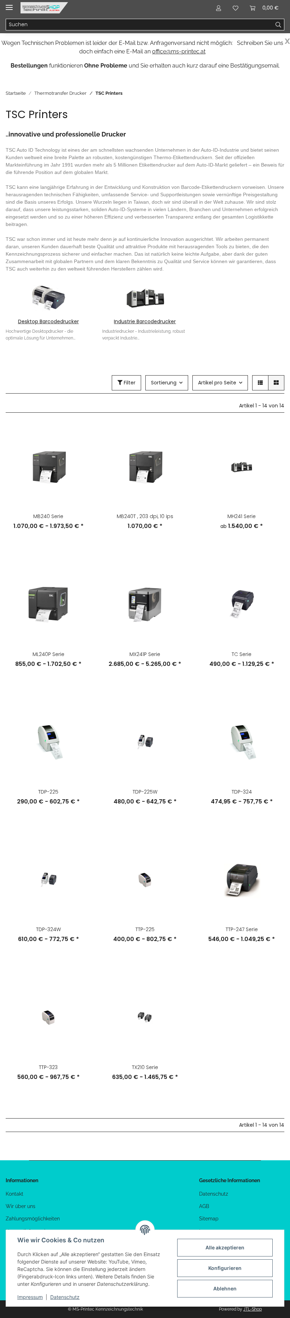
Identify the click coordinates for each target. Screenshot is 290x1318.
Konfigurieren (225, 1268)
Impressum (30, 1297)
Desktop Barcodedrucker (48, 321)
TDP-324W (48, 929)
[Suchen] (278, 25)
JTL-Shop (252, 1309)
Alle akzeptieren (224, 1247)
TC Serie (241, 654)
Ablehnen (225, 1288)
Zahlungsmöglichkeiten (33, 1218)
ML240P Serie (48, 654)
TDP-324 (242, 791)
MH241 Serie (241, 516)
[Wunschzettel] (235, 8)
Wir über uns (20, 1206)
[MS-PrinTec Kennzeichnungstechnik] (44, 8)
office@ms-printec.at (178, 51)
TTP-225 (145, 929)
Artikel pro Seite (217, 382)
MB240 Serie (48, 516)
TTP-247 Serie (242, 929)
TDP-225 (48, 791)
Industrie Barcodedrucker (145, 321)
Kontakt (14, 1194)
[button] (218, 8)
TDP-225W (145, 791)
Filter (128, 382)
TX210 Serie (145, 1067)
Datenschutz (213, 1194)
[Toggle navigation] (9, 4)
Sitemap (209, 1218)
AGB (204, 1206)
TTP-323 (48, 1067)
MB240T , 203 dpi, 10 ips (145, 516)
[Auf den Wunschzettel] (79, 454)
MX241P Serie (144, 654)
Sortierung (163, 382)
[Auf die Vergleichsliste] (79, 436)
